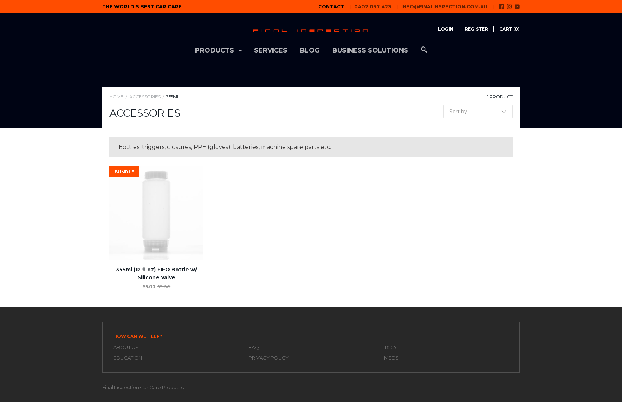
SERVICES (270, 50)
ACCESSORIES (145, 96)
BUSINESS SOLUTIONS (370, 50)
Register (476, 29)
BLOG (310, 50)
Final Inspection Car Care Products (143, 387)
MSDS (391, 358)
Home (116, 96)
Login (446, 29)
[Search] (424, 53)
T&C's (390, 347)
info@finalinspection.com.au (444, 6)
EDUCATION (127, 358)
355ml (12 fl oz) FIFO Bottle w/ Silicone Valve (156, 273)
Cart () (509, 29)
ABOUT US (126, 347)
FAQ (254, 347)
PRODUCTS (215, 50)
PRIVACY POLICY (269, 358)
